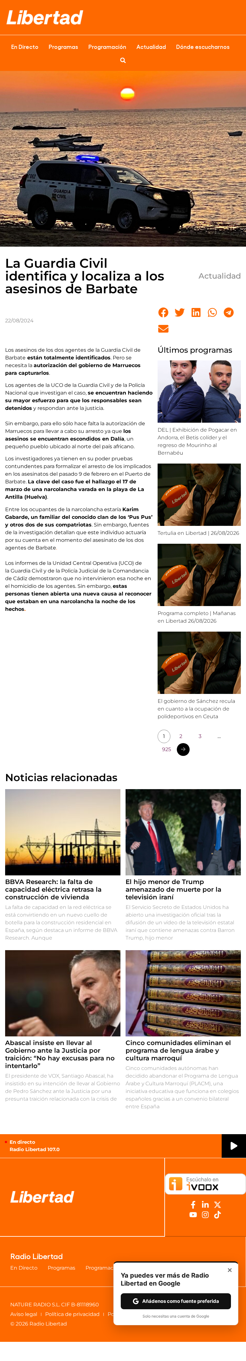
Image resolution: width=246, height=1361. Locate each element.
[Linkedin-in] (205, 1205)
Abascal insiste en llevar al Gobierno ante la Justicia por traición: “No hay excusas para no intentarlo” (60, 1054)
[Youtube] (193, 1215)
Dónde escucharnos (203, 46)
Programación (107, 46)
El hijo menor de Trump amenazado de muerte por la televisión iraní (173, 889)
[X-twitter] (217, 1205)
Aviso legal (23, 1314)
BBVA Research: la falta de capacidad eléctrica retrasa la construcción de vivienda (53, 889)
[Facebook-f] (193, 1205)
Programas (63, 46)
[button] (123, 60)
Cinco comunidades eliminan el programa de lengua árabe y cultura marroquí (178, 1050)
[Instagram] (205, 1215)
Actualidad (151, 46)
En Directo (24, 46)
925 (166, 749)
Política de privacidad (72, 1314)
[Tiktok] (217, 1215)
